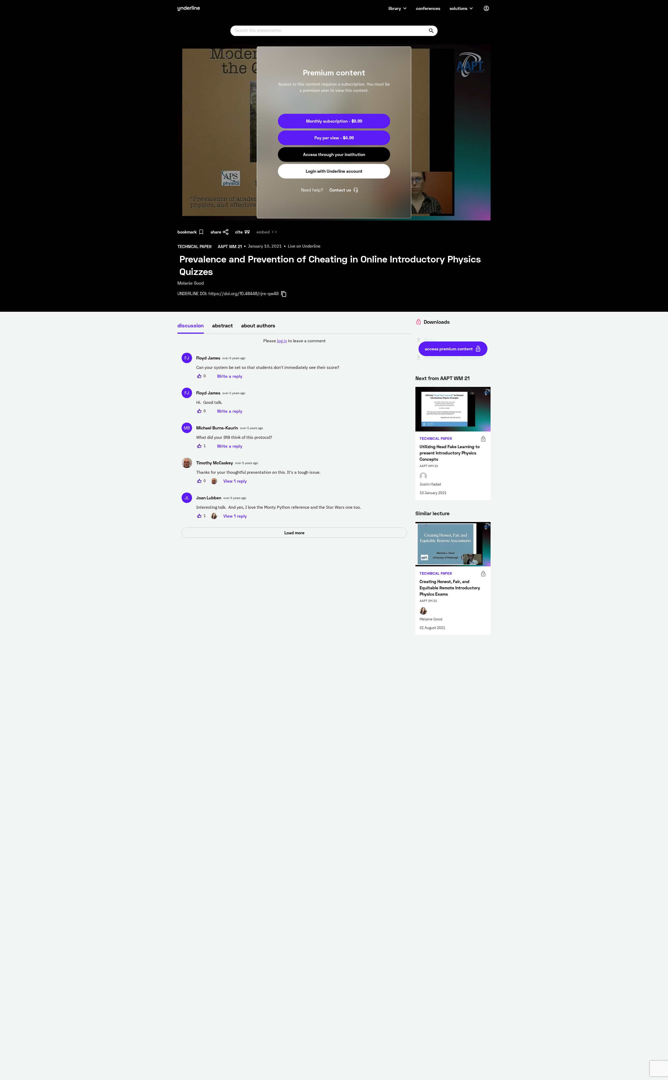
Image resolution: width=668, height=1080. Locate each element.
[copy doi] (287, 294)
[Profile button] (486, 8)
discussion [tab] (190, 325)
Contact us (340, 189)
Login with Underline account (334, 171)
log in (282, 341)
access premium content (449, 348)
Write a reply (229, 376)
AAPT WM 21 (455, 378)
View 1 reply (235, 480)
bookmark (187, 231)
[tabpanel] (294, 438)
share (216, 231)
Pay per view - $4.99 (334, 137)
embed (263, 231)
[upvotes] (199, 376)
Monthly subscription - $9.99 (334, 120)
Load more (294, 532)
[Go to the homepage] (188, 8)
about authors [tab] (258, 325)
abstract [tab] (222, 325)
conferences (428, 8)
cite (239, 231)
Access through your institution (334, 154)
